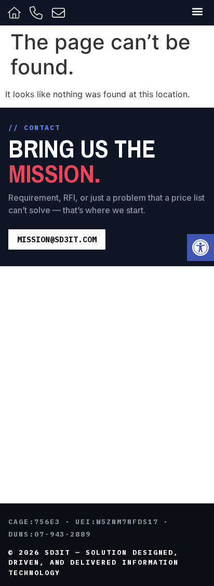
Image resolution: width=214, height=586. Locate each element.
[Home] (15, 12)
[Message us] (59, 12)
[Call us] (37, 12)
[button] (200, 247)
